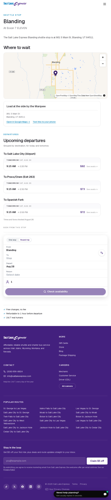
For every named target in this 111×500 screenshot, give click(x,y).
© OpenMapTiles (74, 95)
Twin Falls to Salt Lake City (16, 416)
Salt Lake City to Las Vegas (52, 420)
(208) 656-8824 (15, 371)
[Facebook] (22, 487)
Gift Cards (63, 343)
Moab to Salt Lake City (50, 412)
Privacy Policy (9, 470)
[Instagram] (39, 487)
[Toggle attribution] (104, 95)
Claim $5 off (97, 460)
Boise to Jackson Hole (86, 416)
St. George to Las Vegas (14, 408)
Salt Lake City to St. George (16, 412)
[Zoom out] (103, 63)
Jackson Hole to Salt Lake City (54, 427)
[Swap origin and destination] (101, 252)
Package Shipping (67, 355)
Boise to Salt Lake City (50, 416)
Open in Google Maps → (18, 122)
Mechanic (63, 371)
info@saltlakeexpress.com (19, 376)
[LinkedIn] (31, 487)
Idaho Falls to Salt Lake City (53, 408)
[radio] (12, 240)
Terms (75, 484)
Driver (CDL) (64, 379)
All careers (67, 386)
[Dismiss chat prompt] (98, 494)
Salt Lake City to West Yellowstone (13, 422)
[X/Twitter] (14, 487)
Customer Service (67, 375)
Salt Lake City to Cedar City (89, 427)
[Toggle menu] (105, 4)
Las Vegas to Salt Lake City (89, 420)
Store (61, 347)
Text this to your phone (44, 122)
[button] (56, 74)
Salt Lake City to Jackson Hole (17, 427)
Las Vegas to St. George (87, 408)
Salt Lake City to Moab (86, 412)
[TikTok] (6, 487)
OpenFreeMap (61, 95)
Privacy (83, 484)
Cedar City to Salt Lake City (16, 431)
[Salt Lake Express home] (15, 4)
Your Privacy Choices (59, 489)
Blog (61, 351)
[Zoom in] (103, 57)
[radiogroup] (19, 240)
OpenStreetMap (95, 95)
